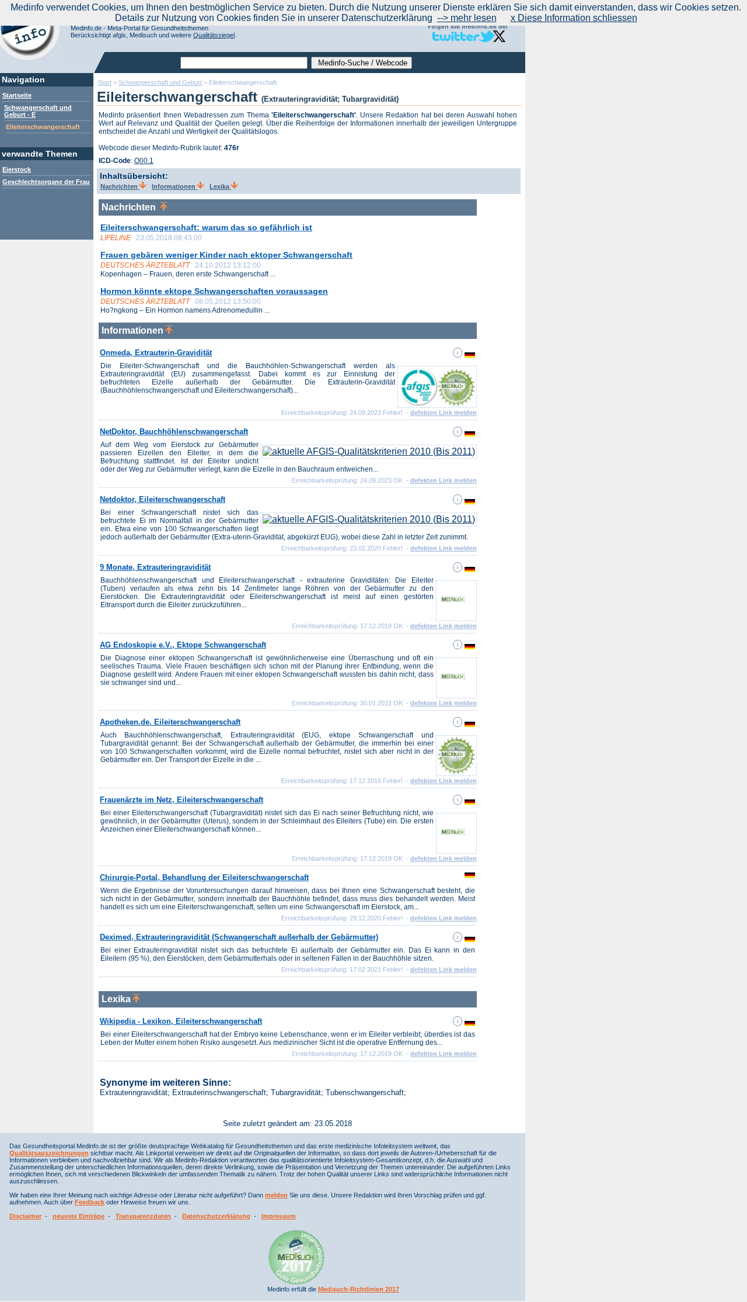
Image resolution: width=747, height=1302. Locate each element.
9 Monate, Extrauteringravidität (155, 567)
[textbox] (244, 63)
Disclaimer (25, 1216)
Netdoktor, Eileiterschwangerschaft (162, 499)
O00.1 (143, 161)
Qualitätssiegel (214, 35)
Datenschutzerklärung (216, 1216)
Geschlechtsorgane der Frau (46, 181)
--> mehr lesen (467, 18)
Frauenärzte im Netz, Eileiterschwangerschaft (181, 799)
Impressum (278, 1216)
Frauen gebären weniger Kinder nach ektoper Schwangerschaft (226, 254)
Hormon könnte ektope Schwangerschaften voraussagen (214, 291)
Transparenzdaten (143, 1216)
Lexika (220, 186)
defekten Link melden (443, 412)
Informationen (174, 186)
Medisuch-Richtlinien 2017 (358, 1289)
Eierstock (16, 169)
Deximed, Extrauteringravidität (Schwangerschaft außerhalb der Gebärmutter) (239, 937)
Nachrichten (119, 186)
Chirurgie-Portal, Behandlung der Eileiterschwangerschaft (204, 877)
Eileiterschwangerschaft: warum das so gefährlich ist (206, 227)
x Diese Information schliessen (574, 18)
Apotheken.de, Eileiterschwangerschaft (170, 722)
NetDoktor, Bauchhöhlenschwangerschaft (174, 431)
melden (276, 1195)
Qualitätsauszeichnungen (49, 1152)
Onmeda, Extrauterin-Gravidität (156, 352)
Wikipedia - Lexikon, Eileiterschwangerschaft (181, 1021)
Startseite (17, 95)
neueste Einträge (78, 1216)
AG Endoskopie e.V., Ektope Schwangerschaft (183, 644)
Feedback (89, 1202)
